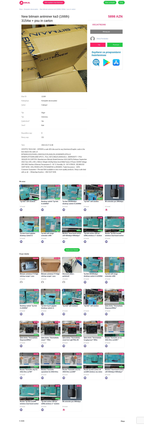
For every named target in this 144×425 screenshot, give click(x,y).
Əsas (21, 9)
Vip (99, 45)
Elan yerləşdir (110, 2)
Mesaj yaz (106, 32)
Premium (116, 45)
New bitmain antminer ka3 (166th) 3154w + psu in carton (57, 9)
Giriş (121, 2)
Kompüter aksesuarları (31, 9)
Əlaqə (123, 421)
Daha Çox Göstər (72, 250)
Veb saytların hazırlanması (54, 2)
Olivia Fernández (102, 39)
